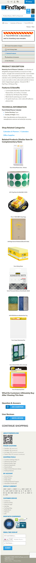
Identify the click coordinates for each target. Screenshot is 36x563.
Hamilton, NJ (7, 448)
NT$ (6, 495)
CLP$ (7, 491)
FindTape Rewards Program (11, 481)
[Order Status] (18, 2)
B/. (19, 493)
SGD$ (28, 493)
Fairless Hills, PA (8, 454)
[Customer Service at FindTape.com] (8, 2)
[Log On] (11, 2)
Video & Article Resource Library (12, 469)
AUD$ (27, 489)
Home (6, 23)
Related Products (11, 53)
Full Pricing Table (12, 49)
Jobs (5, 513)
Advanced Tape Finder (10, 461)
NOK (12, 493)
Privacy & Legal (8, 504)
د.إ (20, 489)
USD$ (4, 489)
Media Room (7, 510)
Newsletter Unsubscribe (10, 483)
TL (4, 495)
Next (33, 27)
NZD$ (16, 493)
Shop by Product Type (10, 463)
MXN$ (15, 489)
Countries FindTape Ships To (11, 460)
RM (9, 493)
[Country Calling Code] (6, 539)
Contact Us (7, 501)
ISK (25, 491)
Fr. (4, 491)
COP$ (11, 491)
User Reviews (10, 60)
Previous (29, 27)
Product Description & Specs (14, 45)
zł (21, 493)
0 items (29, 2)
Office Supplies (9, 135)
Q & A (13, 57)
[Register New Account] (14, 2)
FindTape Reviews (9, 471)
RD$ (16, 491)
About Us (6, 512)
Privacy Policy (17, 561)
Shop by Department (9, 465)
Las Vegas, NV (8, 452)
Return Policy (8, 561)
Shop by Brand (8, 467)
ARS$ (23, 489)
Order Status (7, 480)
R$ (30, 489)
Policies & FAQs (8, 502)
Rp (19, 491)
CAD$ (9, 489)
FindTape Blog (8, 508)
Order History (7, 478)
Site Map (6, 506)
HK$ (28, 491)
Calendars (25, 131)
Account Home (8, 476)
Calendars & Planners (16, 23)
